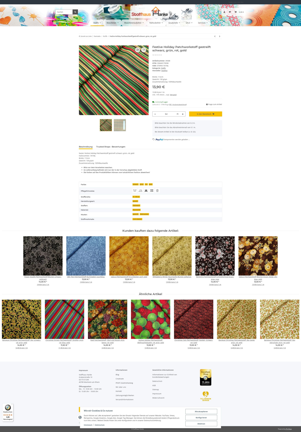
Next (295, 326)
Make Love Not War (236, 2)
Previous (6, 326)
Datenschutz (100, 425)
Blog (117, 374)
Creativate (120, 379)
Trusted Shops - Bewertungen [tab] (110, 147)
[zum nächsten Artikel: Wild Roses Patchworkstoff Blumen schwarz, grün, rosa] (219, 36)
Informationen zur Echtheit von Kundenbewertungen (164, 375)
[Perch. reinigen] (157, 190)
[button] (224, 12)
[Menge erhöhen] (182, 114)
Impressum (88, 425)
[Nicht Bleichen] (146, 190)
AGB (154, 385)
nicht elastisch (137, 219)
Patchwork (136, 205)
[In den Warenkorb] (81, 44)
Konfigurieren (201, 418)
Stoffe (163, 68)
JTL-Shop (289, 429)
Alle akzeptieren (201, 411)
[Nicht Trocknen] (151, 190)
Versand (173, 95)
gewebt (135, 201)
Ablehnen (201, 424)
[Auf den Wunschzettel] (143, 49)
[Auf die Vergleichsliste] (137, 49)
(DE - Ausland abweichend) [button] (178, 105)
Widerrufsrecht (158, 398)
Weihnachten (144, 214)
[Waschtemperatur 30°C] (135, 190)
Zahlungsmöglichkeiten (125, 395)
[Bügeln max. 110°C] (140, 190)
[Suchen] (75, 11)
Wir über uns (121, 387)
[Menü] (11, 404)
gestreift (135, 214)
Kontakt (119, 391)
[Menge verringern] (155, 114)
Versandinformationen (124, 399)
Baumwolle (136, 210)
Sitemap (155, 389)
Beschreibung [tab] (86, 147)
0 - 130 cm (136, 197)
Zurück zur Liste (86, 36)
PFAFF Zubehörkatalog (124, 383)
